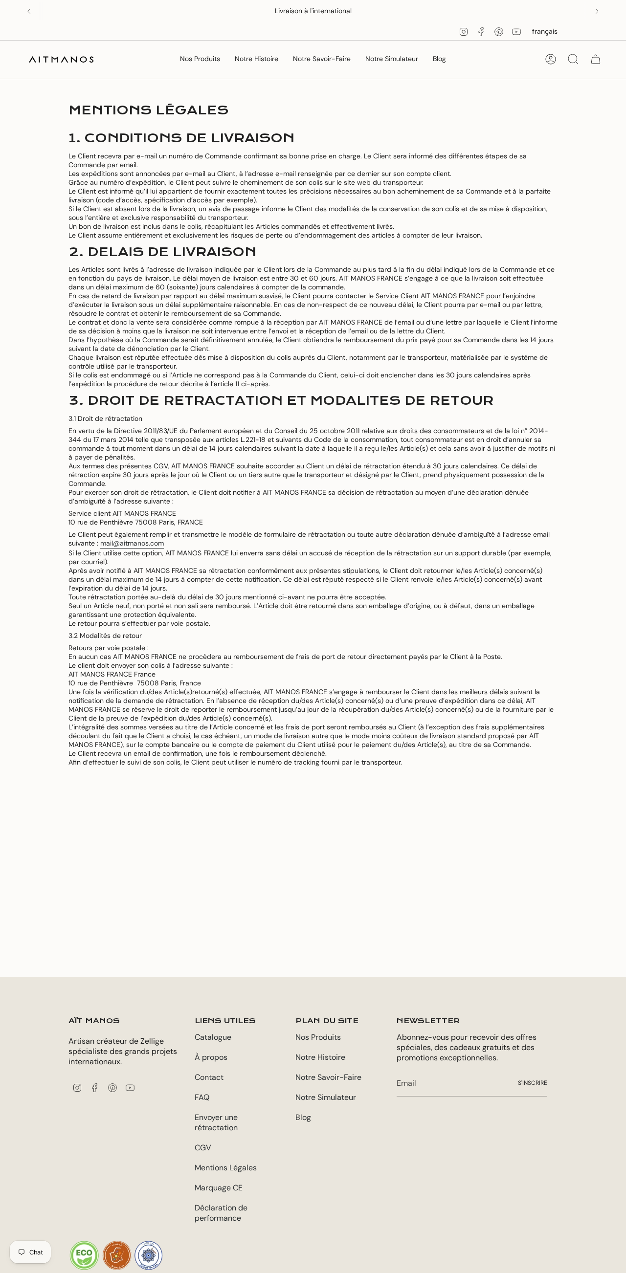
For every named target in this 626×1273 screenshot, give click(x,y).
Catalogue (213, 1037)
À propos (211, 1057)
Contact (209, 1077)
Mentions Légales (226, 1168)
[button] (200, 59)
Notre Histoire (320, 1057)
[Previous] (28, 11)
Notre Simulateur (325, 1097)
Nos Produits (318, 1037)
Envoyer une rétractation (216, 1122)
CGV (203, 1147)
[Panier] (595, 59)
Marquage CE (219, 1188)
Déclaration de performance (221, 1213)
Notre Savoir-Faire (328, 1077)
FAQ (202, 1097)
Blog (303, 1117)
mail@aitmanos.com (132, 543)
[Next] (597, 11)
